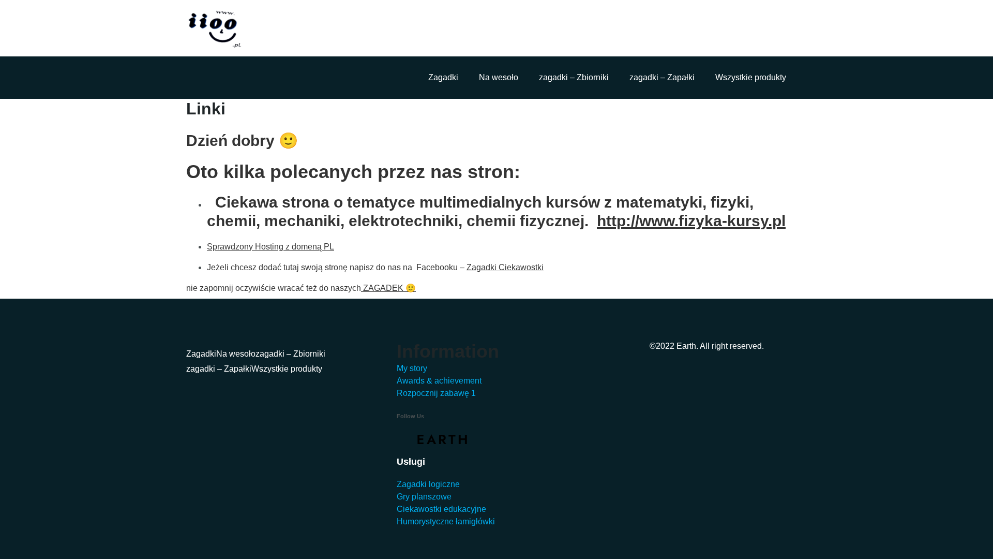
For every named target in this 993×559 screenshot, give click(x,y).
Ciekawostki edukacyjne (441, 509)
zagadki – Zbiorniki (574, 77)
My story (412, 368)
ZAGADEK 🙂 (388, 288)
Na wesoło (498, 77)
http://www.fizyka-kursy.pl (691, 220)
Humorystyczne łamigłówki (446, 521)
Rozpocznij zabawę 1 (436, 393)
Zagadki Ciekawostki (505, 267)
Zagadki (443, 77)
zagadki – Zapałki (662, 77)
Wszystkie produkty (750, 77)
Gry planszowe (424, 496)
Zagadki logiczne (428, 484)
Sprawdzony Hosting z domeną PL (270, 246)
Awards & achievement (439, 380)
